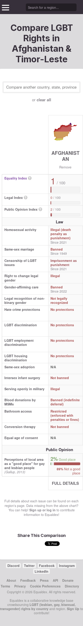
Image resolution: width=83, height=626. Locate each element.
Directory (72, 586)
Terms (5, 586)
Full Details (65, 483)
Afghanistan (65, 155)
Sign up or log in (42, 510)
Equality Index (15, 178)
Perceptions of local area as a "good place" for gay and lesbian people (24, 463)
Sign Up (73, 608)
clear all (44, 99)
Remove (65, 167)
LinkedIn (41, 571)
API (55, 580)
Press (44, 580)
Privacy (20, 586)
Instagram (67, 565)
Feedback (28, 580)
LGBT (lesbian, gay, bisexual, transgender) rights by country (38, 606)
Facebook (47, 565)
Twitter (29, 565)
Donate (68, 580)
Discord (13, 565)
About (11, 580)
